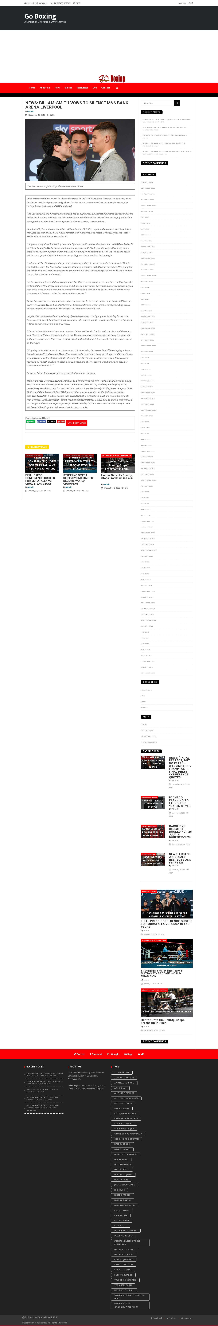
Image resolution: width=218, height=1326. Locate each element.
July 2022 (145, 422)
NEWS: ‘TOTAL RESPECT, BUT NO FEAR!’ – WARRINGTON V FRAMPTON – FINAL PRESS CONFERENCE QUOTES (180, 767)
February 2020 (148, 591)
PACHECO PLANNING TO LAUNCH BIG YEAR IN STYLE (179, 802)
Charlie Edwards (124, 1123)
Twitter (173, 1318)
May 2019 (145, 643)
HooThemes (41, 1323)
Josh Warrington (124, 1205)
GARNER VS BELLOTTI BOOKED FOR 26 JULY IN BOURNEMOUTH (180, 831)
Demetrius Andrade (125, 1154)
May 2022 (145, 433)
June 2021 (145, 497)
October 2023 (147, 340)
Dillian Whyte (122, 1164)
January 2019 (147, 667)
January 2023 (147, 386)
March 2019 (146, 655)
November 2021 (148, 468)
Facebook (157, 1318)
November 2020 (148, 538)
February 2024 (148, 316)
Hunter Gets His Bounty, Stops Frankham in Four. (117, 478)
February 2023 (148, 381)
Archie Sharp (121, 1108)
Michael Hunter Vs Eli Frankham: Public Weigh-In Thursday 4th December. (167, 152)
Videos (144, 707)
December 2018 (148, 673)
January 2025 (147, 252)
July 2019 (145, 632)
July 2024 (145, 287)
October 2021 (147, 474)
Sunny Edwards (123, 1275)
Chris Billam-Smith (76, 423)
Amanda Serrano (124, 1083)
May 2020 (145, 573)
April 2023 (145, 369)
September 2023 (148, 346)
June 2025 (145, 223)
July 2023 (145, 357)
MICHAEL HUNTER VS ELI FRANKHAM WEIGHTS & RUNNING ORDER (164, 144)
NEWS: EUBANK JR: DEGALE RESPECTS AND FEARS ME (180, 858)
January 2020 (147, 597)
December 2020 (148, 532)
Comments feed (148, 736)
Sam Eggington (123, 1264)
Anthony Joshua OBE (126, 1098)
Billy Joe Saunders (125, 1113)
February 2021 (147, 521)
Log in (144, 724)
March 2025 (146, 240)
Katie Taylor (121, 1210)
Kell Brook (120, 1215)
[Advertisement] (109, 52)
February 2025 (148, 246)
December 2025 (148, 188)
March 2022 (146, 445)
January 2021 (147, 527)
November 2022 (148, 398)
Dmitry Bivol (122, 1169)
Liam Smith (120, 1225)
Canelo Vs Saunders (126, 1118)
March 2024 (146, 311)
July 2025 (145, 217)
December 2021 (148, 462)
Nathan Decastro (124, 1249)
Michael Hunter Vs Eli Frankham (127, 1242)
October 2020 (147, 544)
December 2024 (148, 258)
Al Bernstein (121, 1072)
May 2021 (145, 503)
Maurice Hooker (123, 1236)
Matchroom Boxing (125, 1230)
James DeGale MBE (124, 1185)
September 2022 (148, 410)
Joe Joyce (119, 1190)
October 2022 (147, 404)
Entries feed (147, 730)
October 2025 (147, 199)
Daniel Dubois (122, 1144)
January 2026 (147, 182)
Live (143, 696)
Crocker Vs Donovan (126, 1139)
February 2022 (148, 451)
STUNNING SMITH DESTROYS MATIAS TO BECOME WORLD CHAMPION (78, 479)
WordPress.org (149, 742)
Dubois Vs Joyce (123, 1174)
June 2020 (145, 568)
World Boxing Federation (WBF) (129, 1297)
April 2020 (146, 579)
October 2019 (147, 614)
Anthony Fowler (124, 1093)
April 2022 (145, 439)
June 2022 (145, 427)
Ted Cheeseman (123, 1285)
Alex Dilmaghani (124, 1077)
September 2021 (148, 480)
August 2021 (147, 486)
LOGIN (191, 3)
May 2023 (145, 363)
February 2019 (148, 661)
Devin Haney (121, 1159)
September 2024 (148, 275)
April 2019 (146, 649)
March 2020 (146, 585)
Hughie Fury (121, 1179)
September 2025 (148, 205)
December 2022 (148, 392)
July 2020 (145, 562)
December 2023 (148, 328)
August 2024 (147, 281)
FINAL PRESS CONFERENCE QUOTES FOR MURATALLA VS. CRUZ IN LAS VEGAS (40, 479)
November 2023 (148, 334)
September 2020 (148, 550)
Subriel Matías (123, 1269)
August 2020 (147, 556)
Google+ (188, 1318)
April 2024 (146, 305)
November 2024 (148, 264)
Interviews (146, 690)
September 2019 (148, 620)
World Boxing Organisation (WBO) (126, 1305)
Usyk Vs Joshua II (124, 1290)
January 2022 (147, 457)
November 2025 (148, 194)
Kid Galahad (121, 1220)
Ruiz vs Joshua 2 (123, 1259)
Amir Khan (120, 1088)
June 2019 (145, 638)
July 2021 (145, 492)
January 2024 (147, 322)
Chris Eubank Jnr (124, 1128)
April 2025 (146, 235)
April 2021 (145, 509)
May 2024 (145, 299)
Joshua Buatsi (122, 1200)
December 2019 (148, 603)
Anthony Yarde (123, 1103)
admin (31, 111)
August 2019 (147, 626)
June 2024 (145, 293)
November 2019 (148, 608)
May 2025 (145, 229)
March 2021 (146, 515)
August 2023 (147, 351)
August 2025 (147, 211)
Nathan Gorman (124, 1254)
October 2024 (148, 270)
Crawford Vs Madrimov (128, 1134)
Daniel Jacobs (122, 1149)
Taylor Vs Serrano (125, 1280)
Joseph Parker (122, 1195)
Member (182, 3)
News (143, 701)
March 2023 (146, 375)
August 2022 (147, 416)
